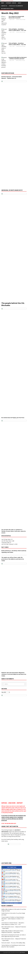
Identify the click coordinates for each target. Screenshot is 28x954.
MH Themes (22, 952)
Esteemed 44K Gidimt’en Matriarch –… (9, 894)
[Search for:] (14, 684)
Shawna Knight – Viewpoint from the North (9, 897)
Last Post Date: (5, 544)
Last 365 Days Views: (6, 541)
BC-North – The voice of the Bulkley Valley (15, 942)
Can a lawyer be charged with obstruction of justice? (16, 17)
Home (2, 3)
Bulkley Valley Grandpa (20, 19)
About (19, 3)
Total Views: (4, 542)
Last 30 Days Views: (6, 539)
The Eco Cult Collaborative (16, 5)
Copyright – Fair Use (11, 3)
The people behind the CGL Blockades (12, 304)
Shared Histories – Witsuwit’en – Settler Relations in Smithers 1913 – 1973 (13, 919)
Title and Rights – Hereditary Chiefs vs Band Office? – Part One (17, 44)
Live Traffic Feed (11, 867)
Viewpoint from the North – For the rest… (9, 870)
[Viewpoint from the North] (6, 0)
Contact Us (4, 5)
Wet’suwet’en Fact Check (7, 8)
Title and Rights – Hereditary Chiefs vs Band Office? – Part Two (17, 29)
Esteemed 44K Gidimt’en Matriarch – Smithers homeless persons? (18, 58)
